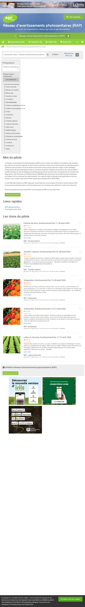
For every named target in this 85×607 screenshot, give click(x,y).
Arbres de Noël (11, 87)
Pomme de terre (11, 139)
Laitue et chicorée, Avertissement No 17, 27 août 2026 (47, 337)
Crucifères (9, 99)
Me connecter (74, 17)
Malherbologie (11, 130)
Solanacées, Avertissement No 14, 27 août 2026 (45, 309)
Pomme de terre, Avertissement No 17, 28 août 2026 (47, 223)
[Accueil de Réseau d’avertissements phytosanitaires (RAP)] (3, 42)
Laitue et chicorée (12, 124)
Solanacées (10, 145)
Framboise (9, 115)
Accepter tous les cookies (70, 599)
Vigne (8, 149)
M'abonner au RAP (12, 194)
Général (8, 118)
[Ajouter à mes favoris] (80, 223)
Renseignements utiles (13, 209)
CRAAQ (44, 600)
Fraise (8, 111)
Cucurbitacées (11, 102)
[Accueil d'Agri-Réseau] (10, 18)
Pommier (9, 142)
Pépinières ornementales (14, 136)
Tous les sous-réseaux (11, 84)
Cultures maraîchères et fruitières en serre (20, 105)
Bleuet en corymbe (12, 90)
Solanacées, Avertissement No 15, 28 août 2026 (45, 280)
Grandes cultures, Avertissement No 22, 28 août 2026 (47, 252)
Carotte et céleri (11, 96)
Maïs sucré (10, 127)
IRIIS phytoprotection (12, 207)
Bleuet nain (9, 93)
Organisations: (9, 63)
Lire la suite (27, 238)
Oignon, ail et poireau (13, 133)
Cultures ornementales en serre (16, 108)
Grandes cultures (11, 121)
